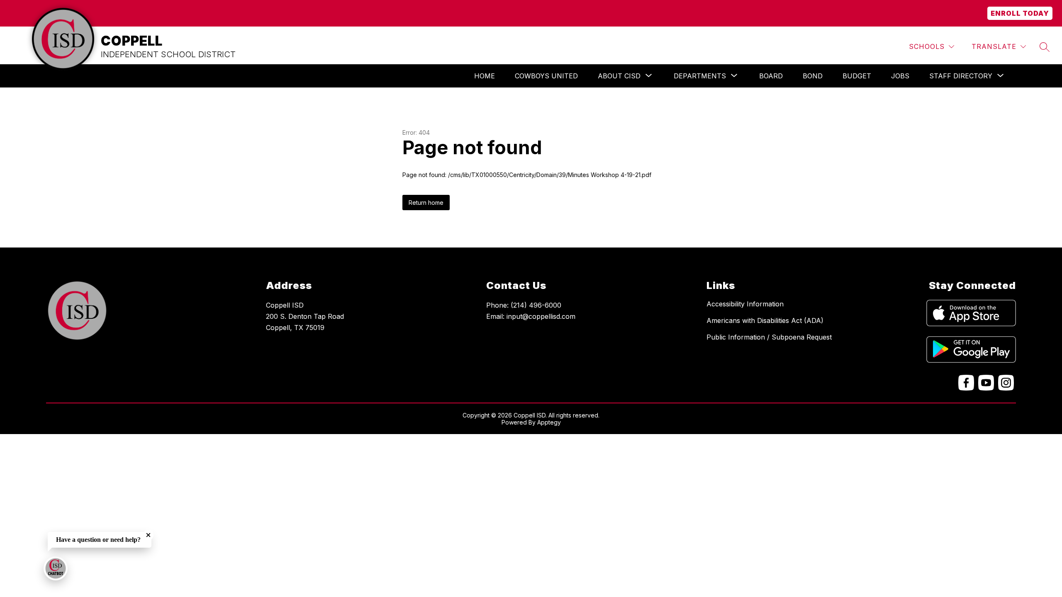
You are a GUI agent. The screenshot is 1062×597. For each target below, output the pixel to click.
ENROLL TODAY (1020, 13)
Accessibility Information (745, 304)
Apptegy (549, 422)
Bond (813, 76)
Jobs (900, 76)
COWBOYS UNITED (546, 76)
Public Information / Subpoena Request (769, 337)
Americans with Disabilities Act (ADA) (764, 320)
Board (771, 76)
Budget (857, 76)
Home (484, 76)
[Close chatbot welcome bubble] (148, 535)
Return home (426, 202)
